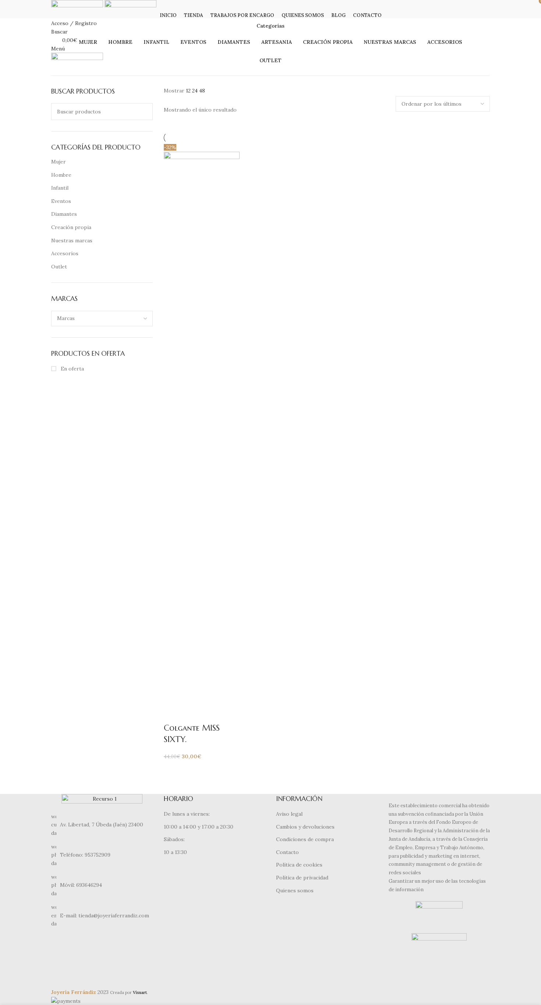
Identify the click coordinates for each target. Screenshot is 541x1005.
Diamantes (64, 214)
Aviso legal (289, 814)
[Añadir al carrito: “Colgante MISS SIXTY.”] (173, 713)
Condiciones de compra (305, 839)
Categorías (270, 25)
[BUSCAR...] (144, 111)
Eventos (61, 201)
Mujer (58, 161)
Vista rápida (193, 713)
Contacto (287, 852)
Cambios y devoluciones (305, 826)
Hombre (61, 175)
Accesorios (64, 253)
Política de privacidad (302, 877)
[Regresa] (247, 25)
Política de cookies (299, 864)
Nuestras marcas (71, 240)
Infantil (59, 188)
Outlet (59, 266)
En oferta (71, 368)
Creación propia (71, 227)
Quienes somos (295, 890)
